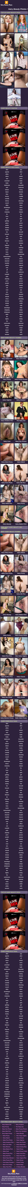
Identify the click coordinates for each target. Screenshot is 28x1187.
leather (21, 241)
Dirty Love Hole (7, 1144)
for (7, 214)
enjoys (21, 212)
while (21, 330)
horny (21, 234)
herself (21, 232)
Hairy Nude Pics (21, 1144)
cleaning (21, 200)
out (7, 272)
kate (21, 236)
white (7, 332)
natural (21, 265)
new (7, 267)
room (20, 287)
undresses (7, 323)
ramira (21, 285)
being (21, 189)
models (7, 263)
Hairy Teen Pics (7, 1166)
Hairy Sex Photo (21, 1142)
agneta (7, 172)
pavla (21, 274)
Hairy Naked (6, 1138)
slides (21, 301)
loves (21, 249)
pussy (21, 283)
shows (7, 301)
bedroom (21, 187)
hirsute (7, 234)
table (7, 314)
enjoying (7, 212)
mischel (7, 261)
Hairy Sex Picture (7, 1129)
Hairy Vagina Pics (21, 1158)
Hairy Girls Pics (6, 1131)
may (21, 256)
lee (7, 243)
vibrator (7, 325)
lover (7, 249)
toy (7, 321)
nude (21, 267)
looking (21, 247)
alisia (7, 174)
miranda (7, 258)
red (7, 287)
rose (7, 290)
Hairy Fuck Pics (20, 1153)
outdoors (21, 272)
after (7, 169)
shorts (21, 296)
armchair (6, 180)
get (7, 218)
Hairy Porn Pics (20, 1155)
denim (21, 203)
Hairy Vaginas (20, 1140)
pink (7, 276)
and (7, 178)
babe (21, 180)
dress (7, 209)
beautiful (21, 185)
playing (7, 278)
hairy (21, 225)
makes (21, 252)
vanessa (21, 323)
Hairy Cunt (6, 1151)
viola (7, 327)
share (7, 294)
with (21, 332)
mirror (21, 258)
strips (21, 310)
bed (7, 187)
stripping (7, 310)
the (7, 316)
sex (7, 292)
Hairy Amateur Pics (8, 1142)
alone (7, 176)
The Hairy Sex (20, 1126)
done (21, 207)
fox (21, 214)
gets (21, 218)
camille (21, 196)
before (7, 189)
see (21, 290)
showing (21, 298)
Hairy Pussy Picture (21, 1129)
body (21, 194)
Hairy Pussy (5, 1126)
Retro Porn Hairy (7, 1164)
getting (7, 221)
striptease (7, 312)
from (7, 216)
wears (7, 330)
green (21, 223)
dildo (7, 205)
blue (7, 194)
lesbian (21, 243)
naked (7, 265)
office (21, 269)
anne (21, 178)
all (21, 174)
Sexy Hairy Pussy (7, 1133)
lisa (21, 245)
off (7, 269)
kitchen (7, 241)
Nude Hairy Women (8, 1158)
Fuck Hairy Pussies (8, 1162)
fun (21, 216)
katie (7, 238)
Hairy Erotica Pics (21, 1146)
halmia (7, 227)
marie (7, 254)
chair (21, 198)
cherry (7, 200)
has (21, 229)
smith (21, 303)
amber (21, 176)
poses (21, 281)
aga (21, 169)
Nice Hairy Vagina (21, 1135)
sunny (21, 312)
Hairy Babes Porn (8, 1149)
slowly (7, 303)
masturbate (21, 254)
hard (21, 227)
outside (7, 274)
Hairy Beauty (20, 1133)
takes (21, 314)
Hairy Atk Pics (7, 1155)
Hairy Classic (20, 1138)
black (7, 192)
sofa (21, 305)
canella (7, 198)
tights (7, 318)
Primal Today (20, 1162)
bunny (7, 196)
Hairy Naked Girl (6, 1124)
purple (7, 283)
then (21, 316)
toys (21, 321)
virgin (21, 327)
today (21, 318)
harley (7, 229)
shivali (7, 296)
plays (21, 278)
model (21, 261)
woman (7, 334)
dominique (7, 207)
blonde (21, 192)
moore (21, 263)
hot (7, 236)
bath (21, 183)
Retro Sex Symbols (21, 1131)
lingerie (7, 245)
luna (7, 252)
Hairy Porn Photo (8, 1140)
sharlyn (21, 294)
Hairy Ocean (19, 1160)
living (7, 247)
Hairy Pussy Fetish (21, 1151)
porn (7, 281)
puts (7, 285)
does (21, 205)
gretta (7, 225)
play (21, 276)
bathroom (7, 185)
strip (21, 307)
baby (7, 183)
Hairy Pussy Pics (7, 1153)
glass (7, 223)
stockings (7, 307)
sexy (21, 292)
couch (7, 203)
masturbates (7, 256)
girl (21, 221)
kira (21, 238)
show (7, 298)
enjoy (21, 209)
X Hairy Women (20, 1166)
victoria (21, 325)
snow (7, 305)
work (21, 334)
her (7, 232)
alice (21, 172)
